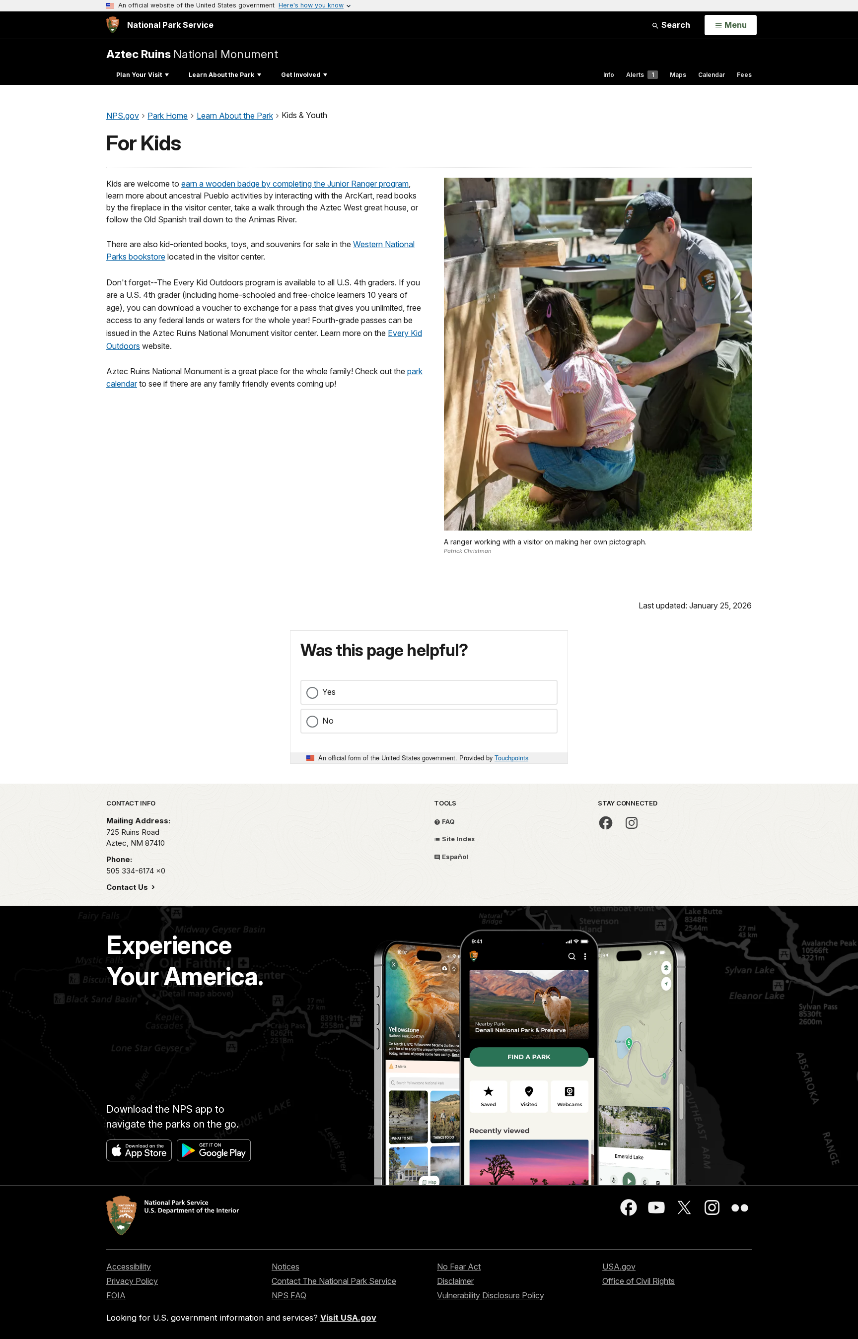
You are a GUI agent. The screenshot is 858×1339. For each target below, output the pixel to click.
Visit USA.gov (348, 1318)
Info (608, 74)
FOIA (116, 1295)
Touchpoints (511, 757)
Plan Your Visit (139, 74)
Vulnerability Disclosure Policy (490, 1295)
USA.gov (619, 1267)
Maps (678, 74)
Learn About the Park (221, 74)
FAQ (447, 821)
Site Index (457, 839)
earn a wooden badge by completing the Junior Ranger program (295, 184)
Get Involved (300, 74)
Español (454, 857)
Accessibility (128, 1267)
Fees (744, 74)
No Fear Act (459, 1267)
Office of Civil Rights (638, 1281)
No (328, 721)
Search (674, 25)
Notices (285, 1267)
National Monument (192, 54)
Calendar (711, 74)
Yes (329, 692)
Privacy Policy (132, 1281)
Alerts (640, 74)
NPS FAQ (289, 1295)
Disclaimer (455, 1281)
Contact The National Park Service (334, 1281)
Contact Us (128, 887)
